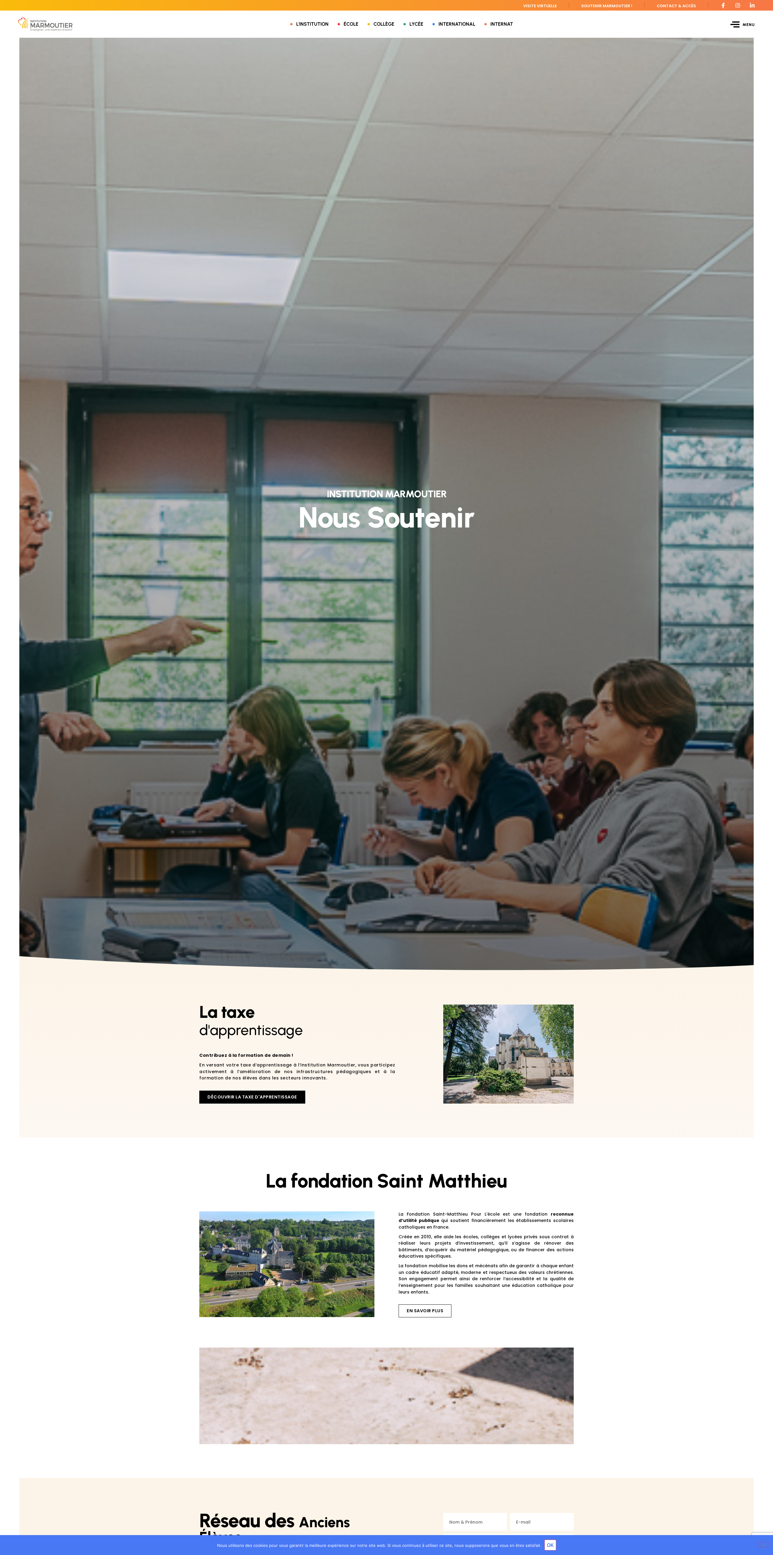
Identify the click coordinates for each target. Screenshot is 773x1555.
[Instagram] (737, 5)
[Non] (763, 1544)
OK (550, 1545)
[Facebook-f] (723, 5)
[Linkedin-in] (752, 5)
